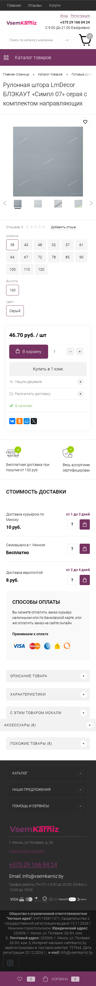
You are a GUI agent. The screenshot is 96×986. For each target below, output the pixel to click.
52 (54, 245)
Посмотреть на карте (26, 851)
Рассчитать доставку (32, 394)
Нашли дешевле (28, 382)
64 (12, 257)
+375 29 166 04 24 (75, 22)
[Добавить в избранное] (85, 122)
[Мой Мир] (27, 421)
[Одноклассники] (19, 421)
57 (68, 245)
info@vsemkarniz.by (43, 876)
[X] (34, 421)
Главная (14, 5)
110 (27, 269)
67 (26, 257)
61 (81, 245)
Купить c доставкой (85, 524)
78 (54, 257)
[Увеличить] (48, 161)
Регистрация (80, 16)
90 (81, 257)
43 (26, 245)
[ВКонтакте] (12, 421)
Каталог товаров (32, 57)
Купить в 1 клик (48, 369)
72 (40, 257)
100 (12, 269)
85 (68, 257)
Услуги (54, 5)
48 (40, 245)
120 (41, 269)
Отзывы (35, 5)
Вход (64, 16)
